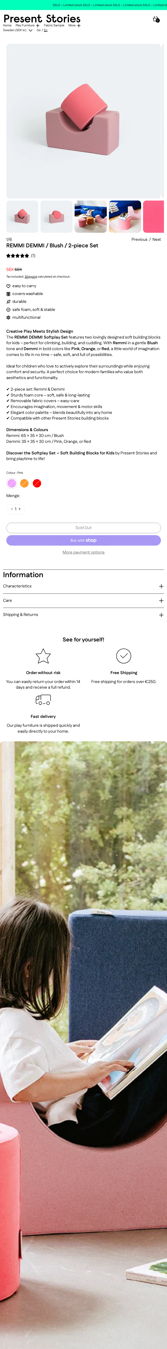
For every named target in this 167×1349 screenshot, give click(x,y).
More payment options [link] (84, 552)
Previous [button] (139, 240)
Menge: (13, 496)
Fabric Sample (54, 26)
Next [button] (156, 240)
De (39, 30)
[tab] (22, 217)
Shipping (31, 277)
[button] (83, 121)
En (45, 30)
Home (7, 26)
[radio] (11, 483)
